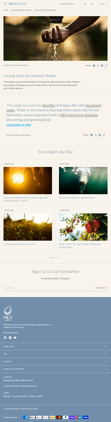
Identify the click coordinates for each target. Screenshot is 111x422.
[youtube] (15, 337)
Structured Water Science (21, 10)
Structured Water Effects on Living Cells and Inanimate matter (25, 199)
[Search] (84, 4)
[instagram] (10, 337)
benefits (48, 105)
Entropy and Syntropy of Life (19, 244)
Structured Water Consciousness (77, 197)
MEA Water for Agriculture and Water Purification (80, 246)
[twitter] (98, 65)
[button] (4, 3)
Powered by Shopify (31, 409)
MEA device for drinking (78, 115)
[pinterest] (102, 65)
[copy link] (106, 65)
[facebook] (93, 65)
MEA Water (16, 409)
